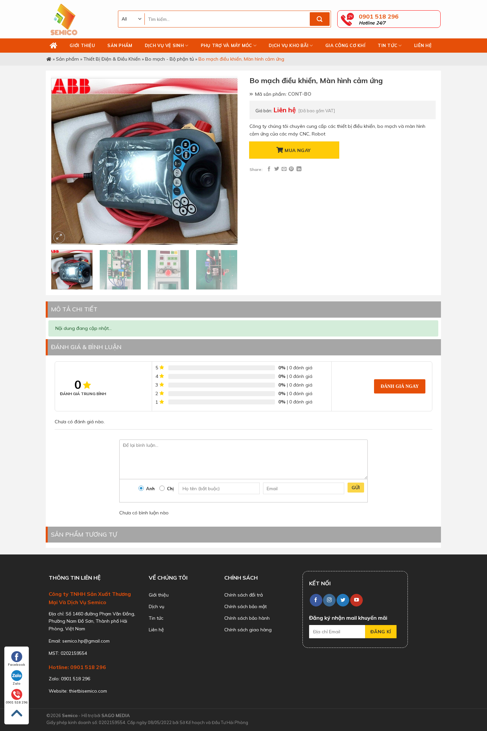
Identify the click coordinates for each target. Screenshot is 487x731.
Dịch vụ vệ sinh (164, 45)
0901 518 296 (16, 702)
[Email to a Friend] (284, 169)
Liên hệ (423, 45)
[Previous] (63, 160)
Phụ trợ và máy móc (226, 45)
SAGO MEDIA (115, 715)
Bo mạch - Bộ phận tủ (169, 59)
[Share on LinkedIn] (299, 169)
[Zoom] (59, 237)
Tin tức (387, 45)
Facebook (16, 664)
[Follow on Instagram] (329, 600)
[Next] (226, 160)
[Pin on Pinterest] (291, 169)
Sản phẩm (119, 45)
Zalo (17, 683)
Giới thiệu (82, 45)
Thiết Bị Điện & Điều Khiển (111, 59)
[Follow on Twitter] (343, 600)
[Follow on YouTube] (356, 600)
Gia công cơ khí (345, 45)
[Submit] (320, 19)
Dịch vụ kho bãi (288, 45)
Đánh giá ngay (400, 386)
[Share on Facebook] (269, 169)
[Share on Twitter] (276, 169)
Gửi (356, 488)
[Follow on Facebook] (316, 600)
